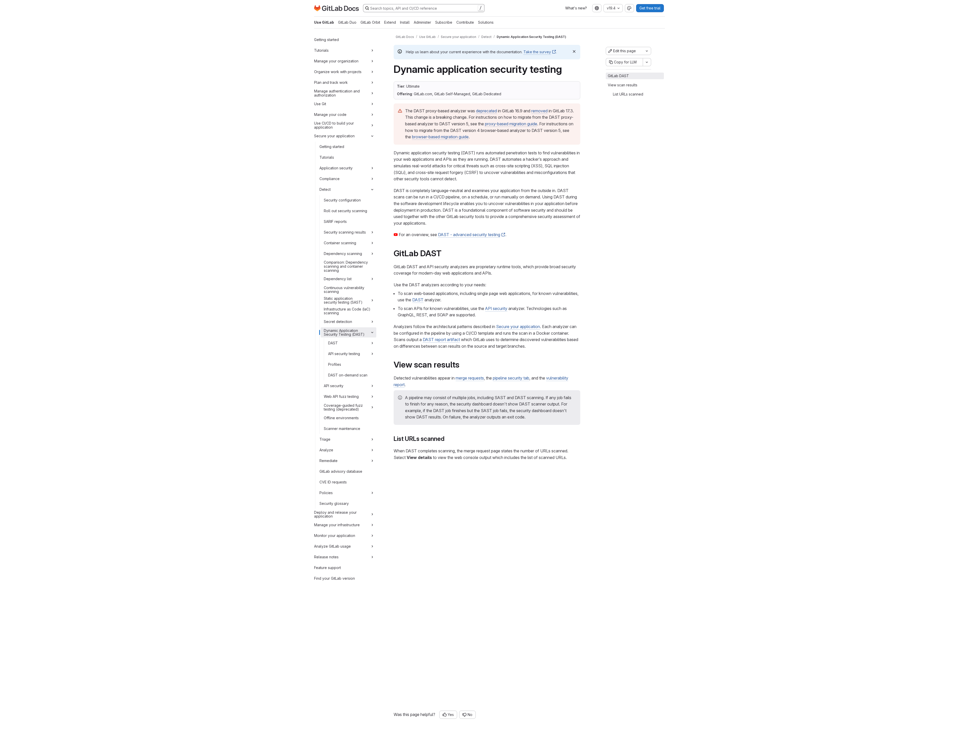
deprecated (486, 110)
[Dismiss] (574, 51)
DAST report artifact (441, 339)
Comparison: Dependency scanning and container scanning (346, 266)
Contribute (465, 22)
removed (539, 110)
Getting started (326, 39)
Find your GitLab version (334, 578)
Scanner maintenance (342, 428)
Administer (422, 22)
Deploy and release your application (335, 514)
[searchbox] (424, 8)
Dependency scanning (343, 253)
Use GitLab (324, 22)
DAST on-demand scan (347, 375)
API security (333, 386)
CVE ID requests (333, 482)
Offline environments (341, 418)
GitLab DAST (618, 76)
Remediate (328, 460)
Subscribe (443, 22)
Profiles (334, 364)
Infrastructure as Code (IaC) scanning (347, 311)
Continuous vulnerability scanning (344, 290)
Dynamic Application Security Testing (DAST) (344, 332)
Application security (336, 168)
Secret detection (338, 321)
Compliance (329, 179)
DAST (333, 343)
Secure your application (334, 136)
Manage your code (330, 114)
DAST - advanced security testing (469, 234)
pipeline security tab (511, 378)
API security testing (344, 353)
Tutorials (321, 50)
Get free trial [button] (650, 8)
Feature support (327, 567)
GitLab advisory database (340, 471)
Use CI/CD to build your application (334, 125)
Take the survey (537, 52)
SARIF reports (335, 221)
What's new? (576, 8)
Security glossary (334, 503)
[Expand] (372, 50)
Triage (324, 439)
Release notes (326, 557)
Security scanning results (345, 232)
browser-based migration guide (440, 136)
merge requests (470, 378)
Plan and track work (331, 82)
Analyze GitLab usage (332, 546)
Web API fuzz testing (341, 396)
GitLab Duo (347, 22)
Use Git (320, 104)
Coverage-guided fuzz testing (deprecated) (343, 407)
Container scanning (340, 243)
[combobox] (596, 8)
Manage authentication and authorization (337, 93)
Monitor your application (334, 535)
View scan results (622, 85)
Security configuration (342, 200)
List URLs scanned (628, 94)
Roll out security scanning (345, 211)
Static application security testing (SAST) (343, 300)
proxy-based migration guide (511, 123)
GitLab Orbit (370, 22)
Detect (325, 189)
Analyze (326, 450)
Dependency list (338, 279)
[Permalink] (445, 253)
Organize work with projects (338, 72)
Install (405, 22)
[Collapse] (372, 136)
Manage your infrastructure (337, 525)
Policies (326, 493)
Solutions (486, 22)
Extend (390, 22)
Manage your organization (336, 61)
